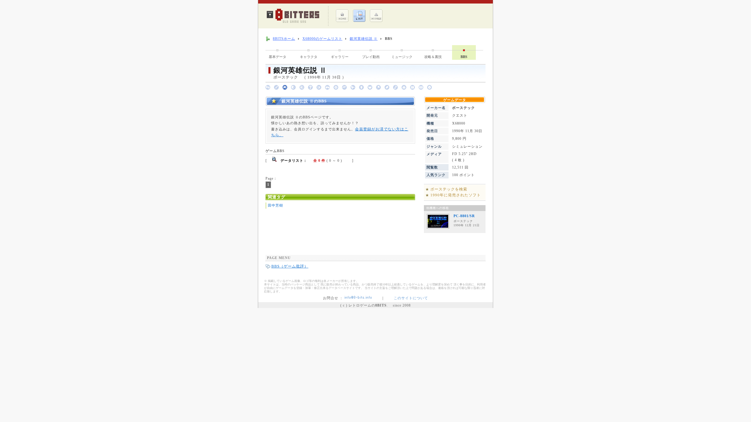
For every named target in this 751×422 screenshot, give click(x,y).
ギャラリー (340, 57)
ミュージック (401, 57)
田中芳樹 (275, 205)
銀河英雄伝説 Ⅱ (364, 39)
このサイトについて (411, 298)
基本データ (277, 57)
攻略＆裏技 (433, 57)
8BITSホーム (284, 39)
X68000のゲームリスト (322, 39)
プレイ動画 (371, 57)
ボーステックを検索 (448, 189)
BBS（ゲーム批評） (289, 266)
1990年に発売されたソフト (455, 195)
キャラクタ (308, 57)
